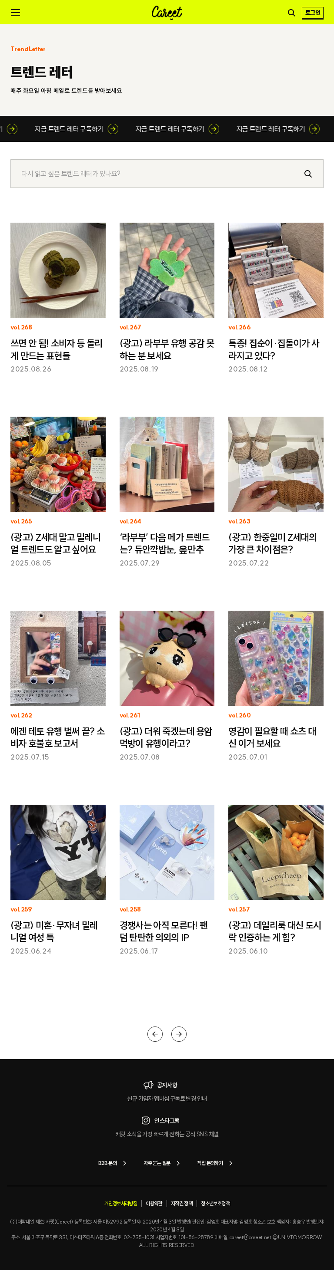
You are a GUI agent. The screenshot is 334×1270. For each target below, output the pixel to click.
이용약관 (154, 1203)
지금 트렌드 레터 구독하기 (77, 129)
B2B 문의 (107, 1163)
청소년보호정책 (215, 1203)
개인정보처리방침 (120, 1203)
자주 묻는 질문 (157, 1163)
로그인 (312, 12)
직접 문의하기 (210, 1163)
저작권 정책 (181, 1203)
